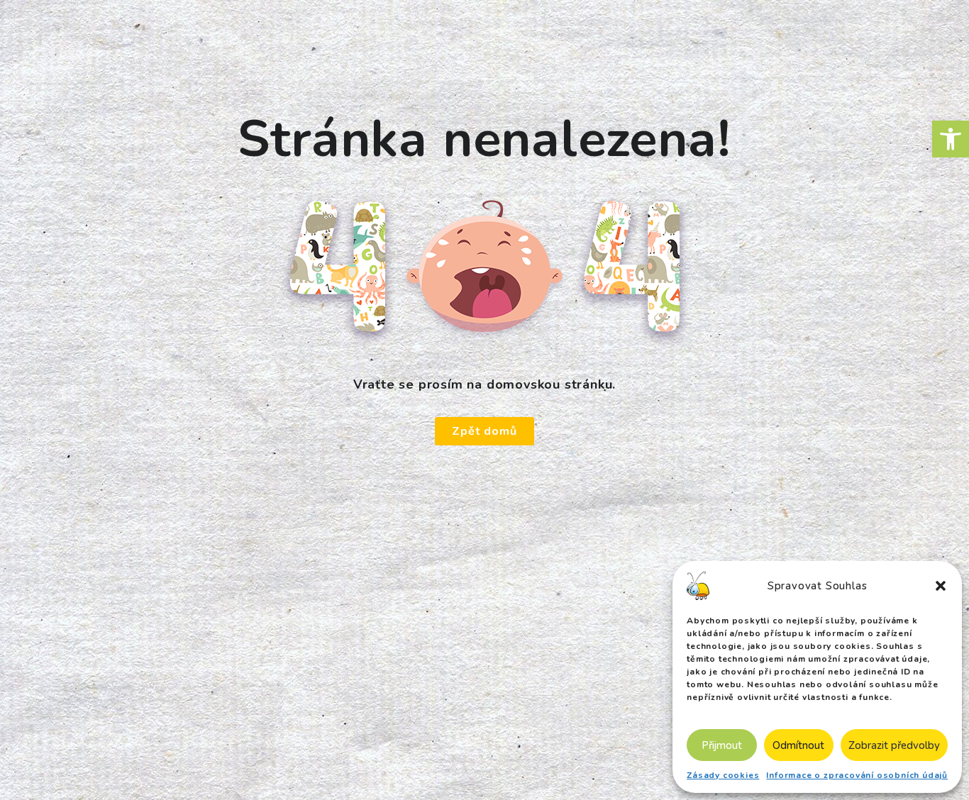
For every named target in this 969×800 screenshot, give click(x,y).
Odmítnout (798, 745)
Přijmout (722, 745)
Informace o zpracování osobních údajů (857, 775)
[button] (950, 139)
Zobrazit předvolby (894, 745)
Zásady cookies (723, 775)
